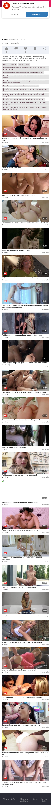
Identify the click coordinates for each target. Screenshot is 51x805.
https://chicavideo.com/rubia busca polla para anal (20, 86)
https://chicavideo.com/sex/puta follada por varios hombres (23, 99)
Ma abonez (36, 14)
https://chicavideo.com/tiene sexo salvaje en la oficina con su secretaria (24, 103)
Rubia (5, 64)
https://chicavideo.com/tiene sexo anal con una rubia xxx (23, 73)
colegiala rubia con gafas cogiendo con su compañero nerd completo (23, 95)
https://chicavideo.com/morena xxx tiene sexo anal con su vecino (23, 77)
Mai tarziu (14, 14)
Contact (35, 799)
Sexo (21, 64)
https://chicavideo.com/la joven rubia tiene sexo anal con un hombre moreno (24, 68)
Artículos (6, 799)
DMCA (13, 799)
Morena (13, 64)
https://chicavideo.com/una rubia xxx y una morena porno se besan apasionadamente (24, 82)
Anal (27, 64)
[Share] (44, 48)
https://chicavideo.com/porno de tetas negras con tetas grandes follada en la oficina (25, 108)
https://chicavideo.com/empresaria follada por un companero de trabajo (25, 90)
